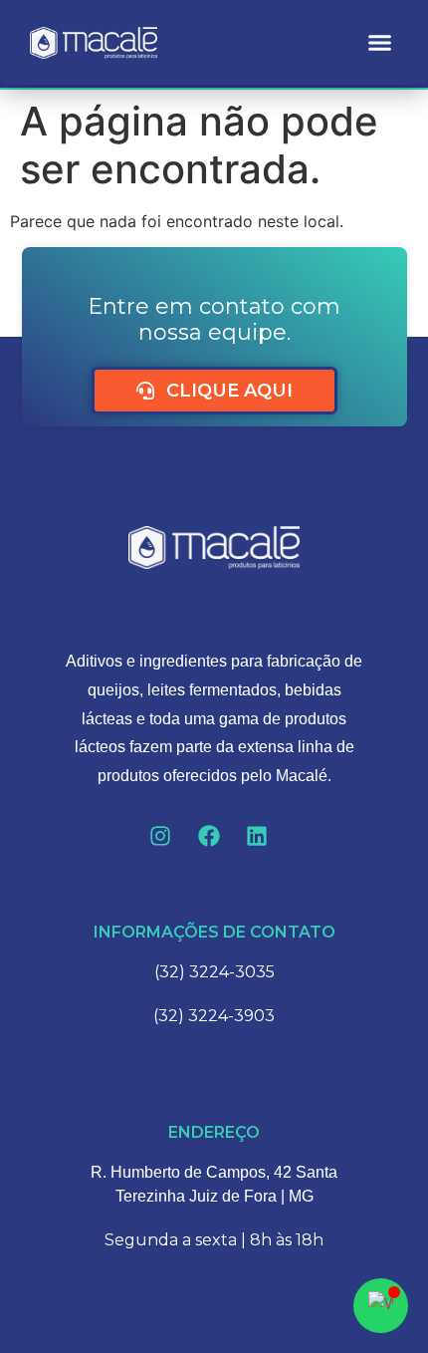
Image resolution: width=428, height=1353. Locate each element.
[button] (380, 43)
